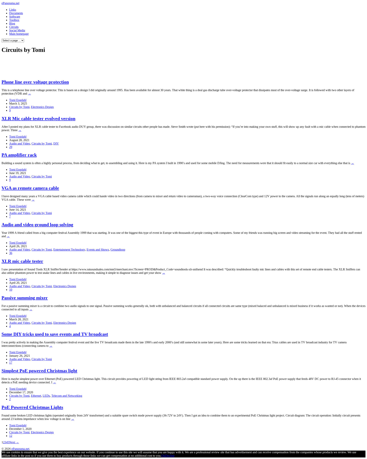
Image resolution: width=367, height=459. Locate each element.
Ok (163, 455)
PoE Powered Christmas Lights (32, 407)
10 (10, 289)
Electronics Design (42, 107)
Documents (16, 13)
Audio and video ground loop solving (37, 224)
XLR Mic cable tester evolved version (38, 118)
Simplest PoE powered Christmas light (39, 370)
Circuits (14, 27)
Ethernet (36, 395)
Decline (170, 455)
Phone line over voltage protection (35, 81)
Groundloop (117, 249)
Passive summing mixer (25, 297)
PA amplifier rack (19, 154)
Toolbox (14, 20)
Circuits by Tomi (19, 107)
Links (12, 9)
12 (10, 435)
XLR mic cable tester (22, 261)
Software (14, 16)
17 (10, 362)
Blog (12, 23)
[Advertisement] (73, 66)
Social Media (17, 30)
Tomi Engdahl (17, 100)
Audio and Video (19, 143)
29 (10, 147)
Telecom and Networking (66, 395)
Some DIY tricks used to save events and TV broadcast (55, 334)
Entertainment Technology (69, 249)
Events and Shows (98, 249)
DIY (56, 143)
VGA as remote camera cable (30, 188)
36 (10, 253)
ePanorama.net (10, 3)
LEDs (46, 395)
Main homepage (19, 33)
